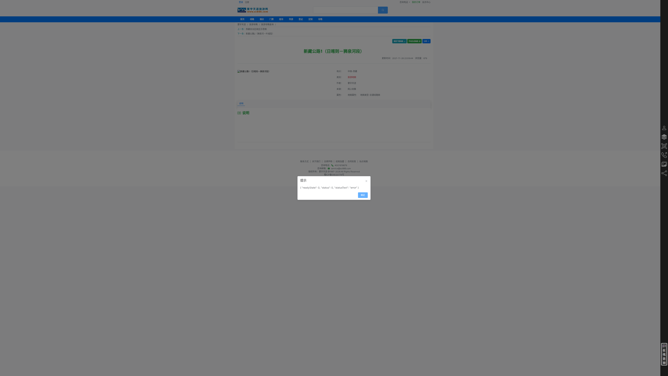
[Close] (366, 181)
